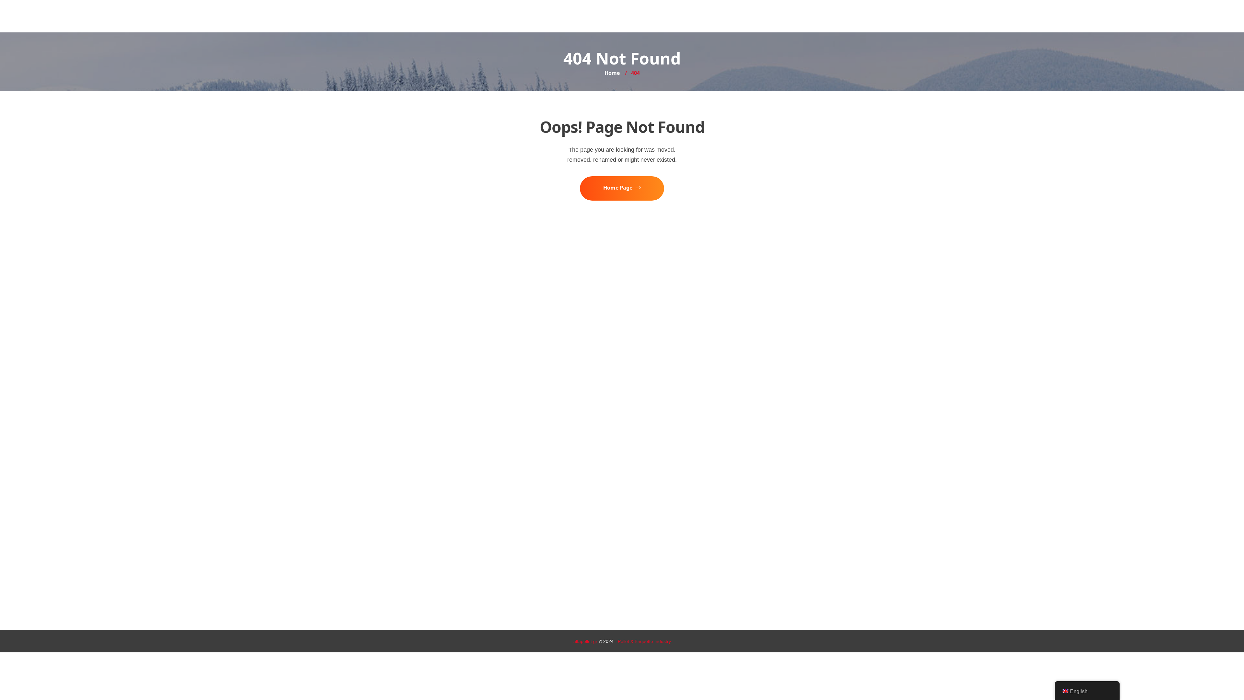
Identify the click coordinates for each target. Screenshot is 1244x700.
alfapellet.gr (585, 641)
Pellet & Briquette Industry (644, 641)
